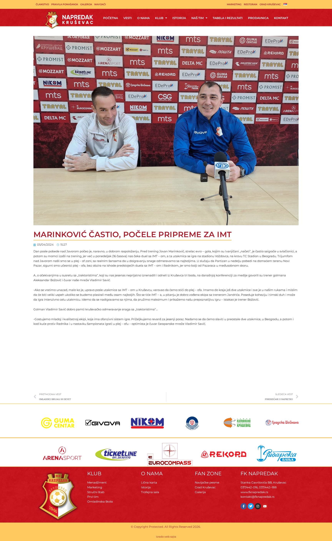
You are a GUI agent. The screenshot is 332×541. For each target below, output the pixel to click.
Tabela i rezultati (228, 18)
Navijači (100, 4)
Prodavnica (258, 18)
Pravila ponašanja (64, 4)
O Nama (143, 18)
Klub (159, 18)
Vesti (127, 18)
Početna (110, 18)
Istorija (179, 18)
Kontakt (281, 18)
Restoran (250, 4)
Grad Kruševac (270, 4)
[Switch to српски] (285, 4)
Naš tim (197, 18)
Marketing (234, 4)
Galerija (86, 4)
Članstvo (42, 4)
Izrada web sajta (166, 536)
